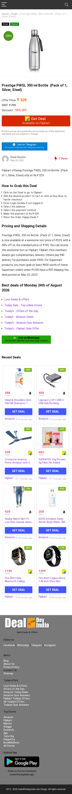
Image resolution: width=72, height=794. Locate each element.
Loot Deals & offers (16, 299)
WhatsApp (23, 645)
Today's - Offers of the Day (21, 311)
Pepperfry (9, 739)
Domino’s (8, 729)
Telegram (36, 645)
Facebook (9, 645)
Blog (6, 660)
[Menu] (4, 4)
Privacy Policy (11, 667)
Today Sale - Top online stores (23, 305)
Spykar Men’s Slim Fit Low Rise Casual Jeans (18, 520)
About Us (8, 663)
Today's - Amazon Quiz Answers (23, 322)
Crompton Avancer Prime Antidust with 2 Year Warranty (17, 462)
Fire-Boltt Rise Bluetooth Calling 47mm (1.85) (15, 581)
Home (5, 14)
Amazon (10, 418)
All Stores (9, 745)
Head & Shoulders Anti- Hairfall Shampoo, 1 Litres (18, 403)
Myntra (7, 723)
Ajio (5, 733)
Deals (14, 14)
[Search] (66, 4)
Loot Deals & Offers (15, 685)
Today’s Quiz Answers (16, 704)
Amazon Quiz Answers (16, 695)
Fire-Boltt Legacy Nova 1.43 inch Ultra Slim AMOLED (52, 581)
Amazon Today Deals (15, 692)
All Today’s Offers (13, 701)
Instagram (49, 645)
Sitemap (8, 673)
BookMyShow (11, 742)
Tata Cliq (8, 736)
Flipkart (14, 24)
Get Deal (18, 411)
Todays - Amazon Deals (18, 317)
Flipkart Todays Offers (16, 698)
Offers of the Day (13, 689)
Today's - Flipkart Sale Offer (21, 328)
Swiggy (7, 726)
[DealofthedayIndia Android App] (21, 758)
